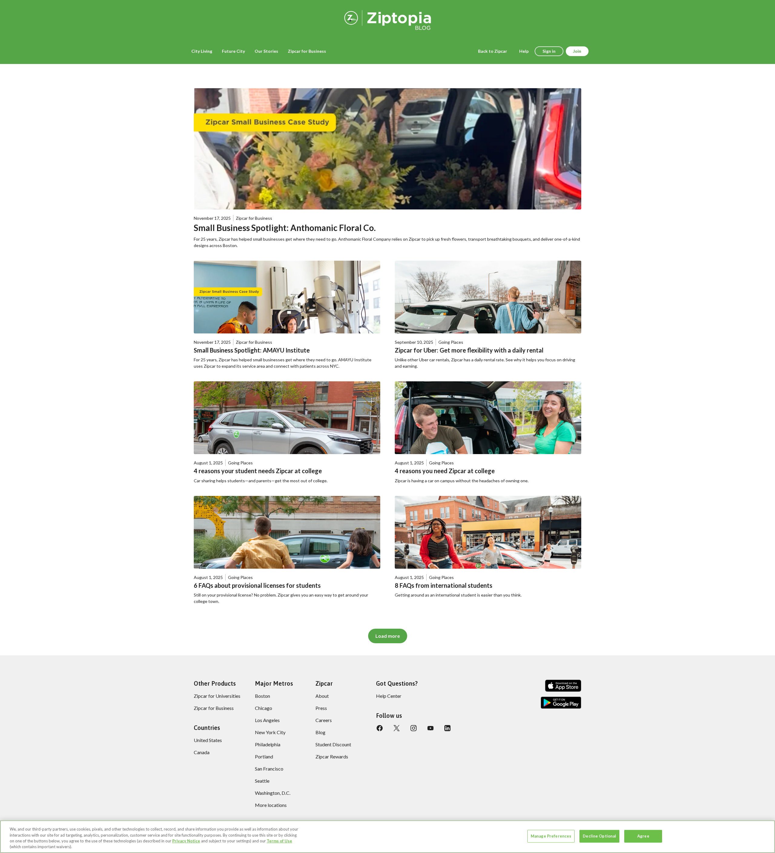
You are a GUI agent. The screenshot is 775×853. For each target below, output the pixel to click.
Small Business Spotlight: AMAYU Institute (252, 350)
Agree (643, 836)
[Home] (387, 19)
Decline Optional (599, 836)
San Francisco (269, 768)
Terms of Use (279, 840)
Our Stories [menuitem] (266, 51)
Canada (201, 752)
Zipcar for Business (214, 708)
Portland (264, 756)
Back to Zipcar (492, 51)
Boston (262, 696)
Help (524, 51)
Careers (323, 720)
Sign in (549, 51)
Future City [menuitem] (233, 51)
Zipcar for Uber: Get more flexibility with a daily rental (469, 350)
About (322, 696)
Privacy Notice (186, 840)
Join (577, 51)
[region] (387, 836)
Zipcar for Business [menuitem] (307, 51)
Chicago (263, 708)
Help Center (388, 696)
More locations (271, 805)
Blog (320, 732)
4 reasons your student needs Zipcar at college (258, 470)
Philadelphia (267, 744)
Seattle (262, 781)
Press (321, 708)
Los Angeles (267, 720)
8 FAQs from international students (443, 585)
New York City (270, 732)
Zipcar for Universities (217, 696)
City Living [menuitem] (201, 51)
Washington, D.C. (272, 793)
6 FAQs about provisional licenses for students (257, 585)
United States (208, 740)
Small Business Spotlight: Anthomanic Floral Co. (285, 227)
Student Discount (333, 744)
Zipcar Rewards (331, 756)
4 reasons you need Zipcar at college (445, 470)
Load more (387, 636)
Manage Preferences (551, 836)
